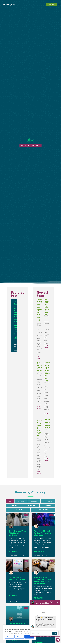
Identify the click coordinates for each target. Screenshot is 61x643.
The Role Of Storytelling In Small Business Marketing (48, 423)
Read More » (16, 339)
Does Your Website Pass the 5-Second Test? (39, 367)
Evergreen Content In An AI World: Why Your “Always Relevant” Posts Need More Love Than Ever (40, 310)
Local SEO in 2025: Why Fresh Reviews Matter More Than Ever (47, 307)
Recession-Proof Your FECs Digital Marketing (17, 533)
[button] (59, 4)
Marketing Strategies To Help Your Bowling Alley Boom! (42, 533)
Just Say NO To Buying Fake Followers (17, 578)
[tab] (10, 501)
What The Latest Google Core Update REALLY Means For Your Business (42, 580)
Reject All (19, 636)
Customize (9, 636)
